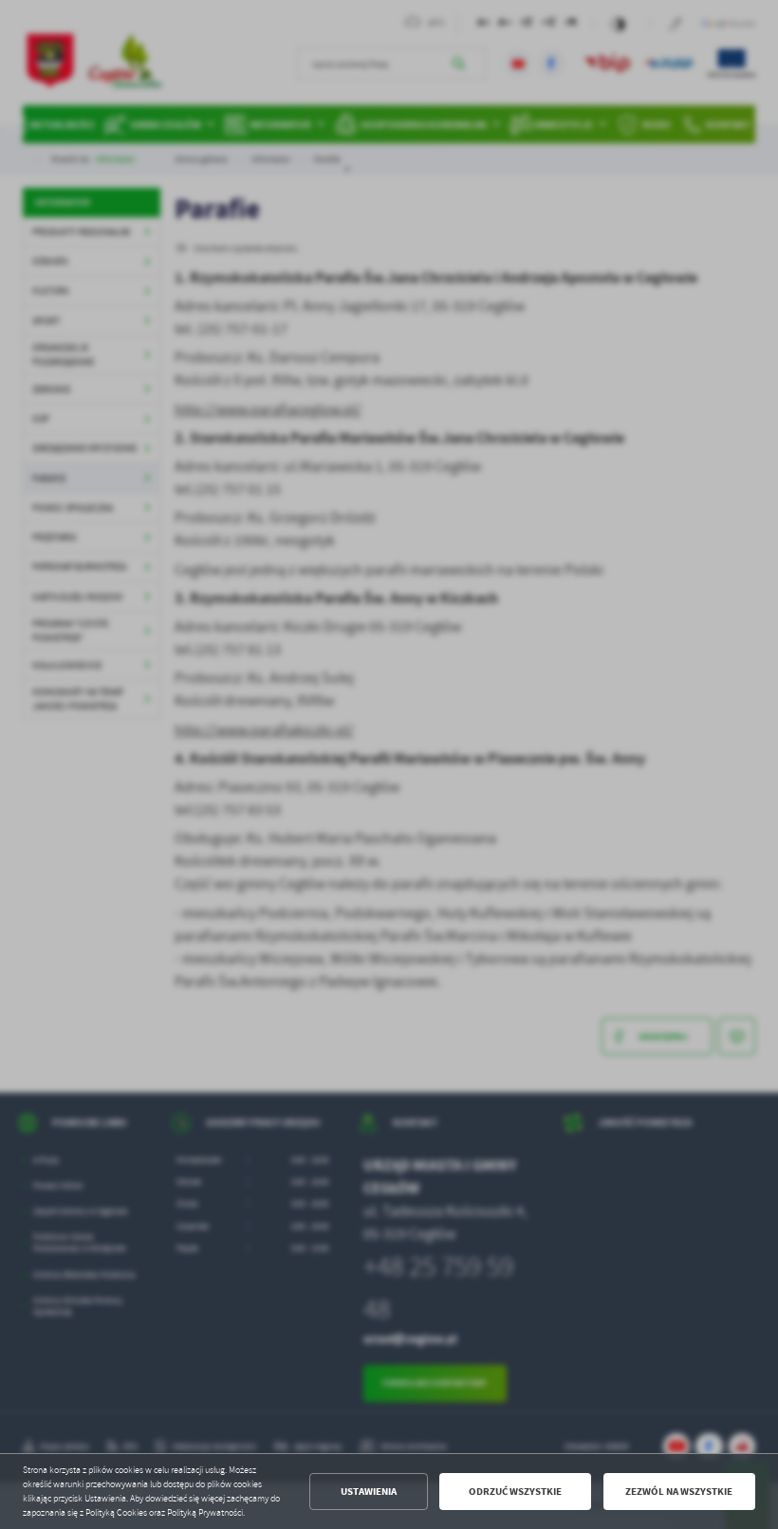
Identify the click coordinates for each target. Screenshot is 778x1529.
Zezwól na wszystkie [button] (678, 1491)
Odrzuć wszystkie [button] (515, 1491)
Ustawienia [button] (369, 1491)
